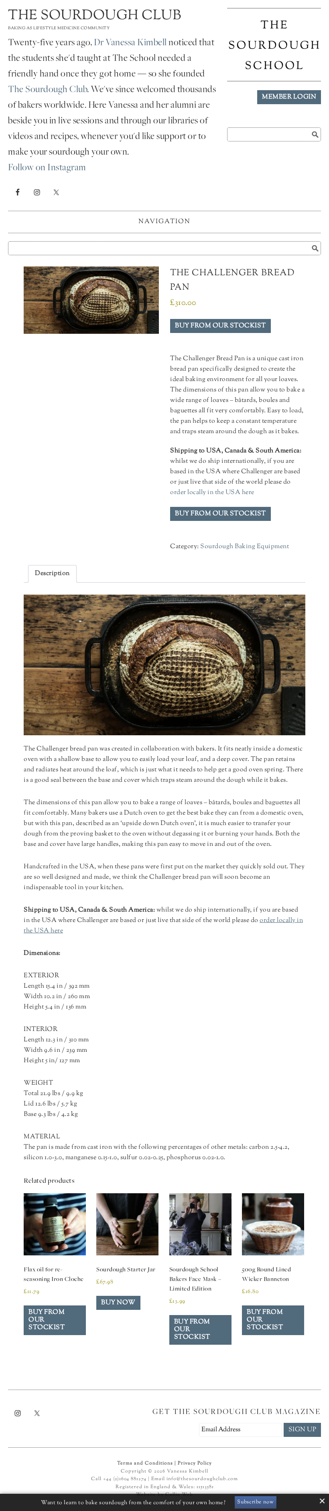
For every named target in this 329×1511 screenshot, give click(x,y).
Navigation (164, 221)
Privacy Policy (195, 1463)
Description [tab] (52, 573)
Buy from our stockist (220, 326)
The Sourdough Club (94, 16)
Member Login (289, 97)
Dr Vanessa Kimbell (130, 43)
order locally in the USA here (212, 492)
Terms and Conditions (145, 1463)
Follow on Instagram (47, 168)
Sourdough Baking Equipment (244, 546)
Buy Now (118, 1302)
